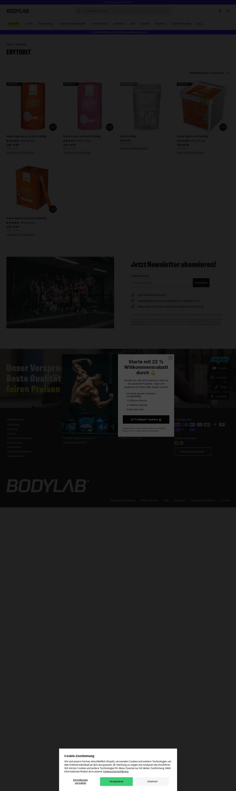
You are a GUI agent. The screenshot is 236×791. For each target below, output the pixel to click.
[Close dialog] (171, 358)
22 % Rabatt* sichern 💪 (146, 419)
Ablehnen (152, 781)
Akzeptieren (116, 781)
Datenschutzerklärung (115, 771)
